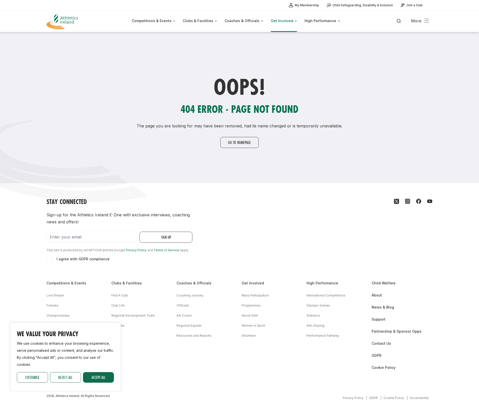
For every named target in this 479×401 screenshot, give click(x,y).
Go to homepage (239, 142)
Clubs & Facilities (126, 283)
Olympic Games (318, 305)
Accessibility (419, 398)
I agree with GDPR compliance (83, 259)
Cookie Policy (384, 367)
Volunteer (249, 335)
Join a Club (414, 5)
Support (378, 319)
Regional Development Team (133, 315)
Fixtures (52, 305)
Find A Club (119, 295)
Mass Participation (255, 295)
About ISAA (250, 315)
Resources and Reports (194, 335)
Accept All (98, 377)
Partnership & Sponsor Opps (396, 331)
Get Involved (253, 283)
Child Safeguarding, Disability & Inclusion (362, 5)
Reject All (65, 377)
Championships (58, 315)
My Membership (307, 5)
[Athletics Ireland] (63, 21)
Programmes (251, 305)
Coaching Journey (190, 295)
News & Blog (383, 307)
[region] (65, 357)
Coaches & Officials (194, 283)
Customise (32, 377)
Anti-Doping (315, 325)
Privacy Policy (136, 250)
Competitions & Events (66, 283)
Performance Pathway (323, 335)
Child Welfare (384, 283)
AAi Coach (184, 315)
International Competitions (326, 295)
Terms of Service (166, 250)
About (377, 295)
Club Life (118, 305)
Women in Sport (253, 325)
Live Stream (55, 295)
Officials (183, 305)
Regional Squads (189, 325)
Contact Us (381, 343)
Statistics (313, 315)
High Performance (322, 283)
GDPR (376, 355)
